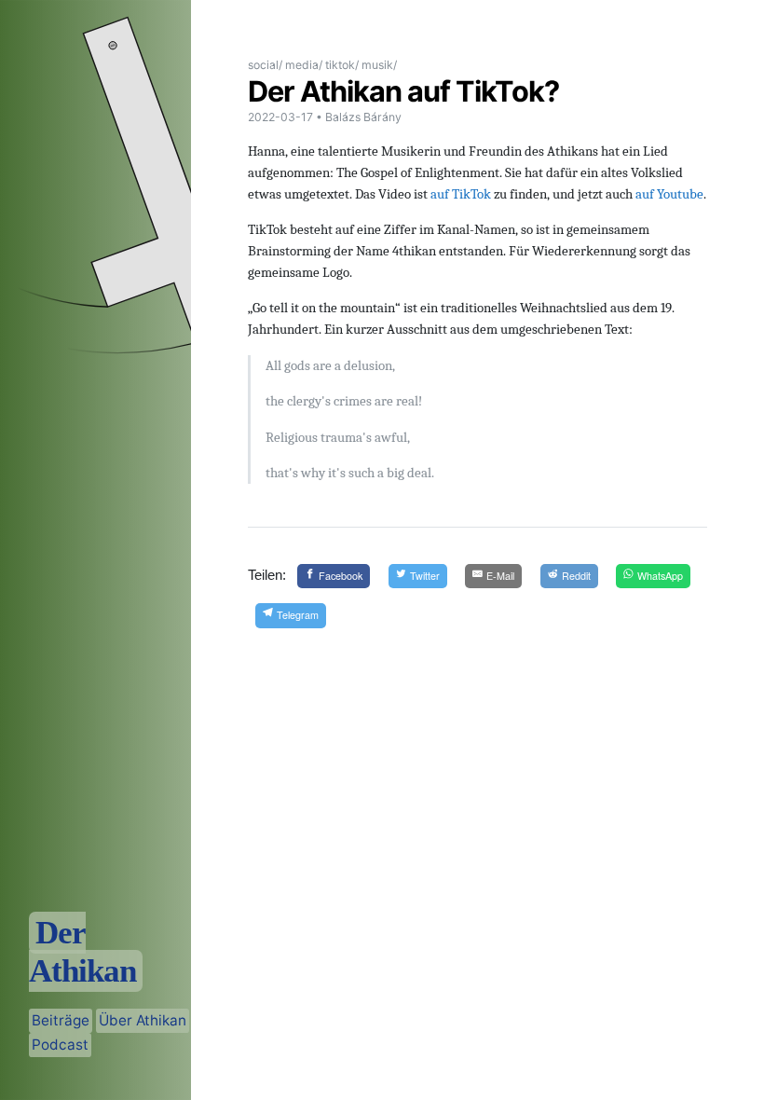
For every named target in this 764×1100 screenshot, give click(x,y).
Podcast (60, 1044)
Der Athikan (82, 951)
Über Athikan (142, 1020)
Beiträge (60, 1020)
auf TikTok (460, 194)
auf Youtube (669, 194)
